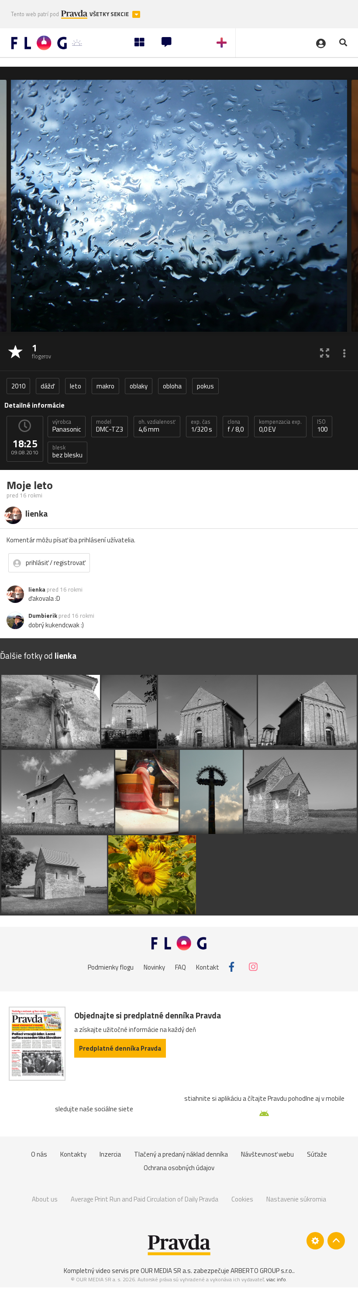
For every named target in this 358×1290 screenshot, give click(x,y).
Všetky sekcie (110, 14)
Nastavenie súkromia (296, 1199)
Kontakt (207, 967)
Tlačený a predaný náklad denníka (181, 1154)
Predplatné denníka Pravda (120, 1048)
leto (75, 386)
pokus (205, 386)
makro (105, 386)
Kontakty (73, 1154)
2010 (18, 386)
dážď (48, 386)
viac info (276, 1279)
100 (322, 426)
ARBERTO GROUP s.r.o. (262, 1271)
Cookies (242, 1199)
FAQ (180, 967)
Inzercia (110, 1154)
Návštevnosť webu (267, 1154)
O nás (39, 1154)
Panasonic (66, 426)
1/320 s (201, 426)
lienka (36, 589)
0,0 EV (280, 426)
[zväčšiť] (324, 352)
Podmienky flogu (111, 967)
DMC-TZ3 (109, 426)
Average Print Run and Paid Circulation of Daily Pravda (144, 1199)
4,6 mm (157, 426)
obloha (172, 386)
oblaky (139, 386)
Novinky (154, 967)
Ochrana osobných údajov (179, 1167)
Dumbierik (42, 615)
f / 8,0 (235, 426)
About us (45, 1199)
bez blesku (67, 451)
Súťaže (317, 1154)
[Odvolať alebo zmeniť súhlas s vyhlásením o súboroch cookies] (315, 1240)
